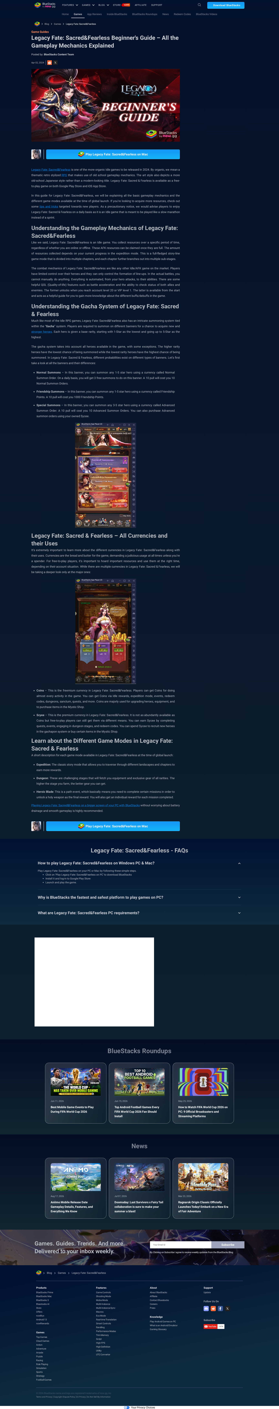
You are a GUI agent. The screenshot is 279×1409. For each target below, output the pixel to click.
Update (207, 1292)
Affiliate (141, 5)
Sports (39, 1372)
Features (68, 5)
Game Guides (205, 72)
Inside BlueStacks (117, 14)
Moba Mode (102, 1300)
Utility (99, 1350)
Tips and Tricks (206, 363)
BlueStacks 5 (42, 1300)
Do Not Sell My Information (99, 1397)
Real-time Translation (106, 1319)
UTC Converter (103, 1354)
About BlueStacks (158, 1292)
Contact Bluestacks (159, 1300)
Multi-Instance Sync (105, 1308)
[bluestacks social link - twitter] (227, 1308)
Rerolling (100, 1327)
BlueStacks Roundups (144, 14)
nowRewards (42, 1323)
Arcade (39, 1352)
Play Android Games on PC (163, 1321)
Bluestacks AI (42, 1304)
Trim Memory (102, 1335)
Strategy (40, 1376)
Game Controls (103, 1292)
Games (86, 5)
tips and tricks (49, 206)
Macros (99, 1311)
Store (121, 5)
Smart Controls (103, 1323)
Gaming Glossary (158, 1329)
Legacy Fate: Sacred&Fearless (81, 24)
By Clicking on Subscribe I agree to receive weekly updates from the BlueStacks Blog (191, 1252)
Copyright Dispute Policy (64, 1397)
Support (156, 5)
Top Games (41, 1337)
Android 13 (41, 1319)
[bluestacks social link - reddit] (213, 1308)
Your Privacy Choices (143, 1407)
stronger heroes (41, 331)
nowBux (40, 1315)
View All (224, 341)
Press (152, 1308)
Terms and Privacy (44, 1397)
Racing (39, 1360)
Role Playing (225, 371)
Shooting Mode (103, 1296)
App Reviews (94, 14)
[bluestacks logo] (45, 5)
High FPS (100, 1343)
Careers (153, 1304)
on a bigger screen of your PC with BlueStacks (110, 805)
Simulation (41, 1368)
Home (65, 14)
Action (39, 1344)
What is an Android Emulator (164, 1325)
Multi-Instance (103, 1304)
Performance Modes (106, 1331)
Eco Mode (101, 1315)
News (165, 14)
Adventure (41, 1348)
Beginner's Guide (229, 363)
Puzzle (39, 1356)
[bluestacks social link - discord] (206, 1308)
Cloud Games (42, 1341)
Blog (101, 5)
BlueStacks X (205, 378)
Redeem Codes (182, 14)
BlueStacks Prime (44, 1292)
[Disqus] (94, 981)
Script (99, 1339)
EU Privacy (81, 1397)
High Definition (103, 1346)
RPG (64, 175)
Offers (39, 1311)
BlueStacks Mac (44, 1296)
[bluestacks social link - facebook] (220, 1308)
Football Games (44, 1379)
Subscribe (227, 1244)
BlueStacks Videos (206, 14)
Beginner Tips (206, 371)
